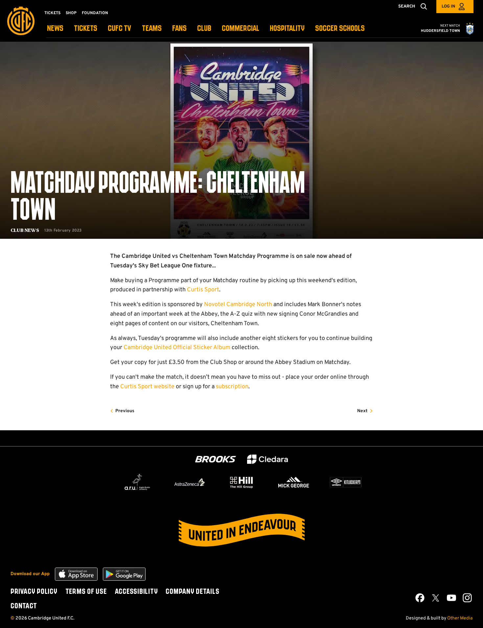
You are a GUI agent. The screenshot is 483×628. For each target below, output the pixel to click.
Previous (124, 411)
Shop (71, 13)
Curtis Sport (203, 290)
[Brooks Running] (215, 459)
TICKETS (85, 28)
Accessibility (136, 592)
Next (362, 411)
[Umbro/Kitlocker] (345, 482)
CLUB (204, 28)
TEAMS (152, 28)
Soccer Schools (340, 28)
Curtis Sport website (147, 387)
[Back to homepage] (21, 21)
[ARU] (137, 482)
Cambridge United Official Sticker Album (177, 347)
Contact (24, 606)
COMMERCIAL (240, 28)
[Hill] (241, 482)
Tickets (52, 13)
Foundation (95, 13)
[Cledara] (267, 459)
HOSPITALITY (287, 28)
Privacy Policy (34, 592)
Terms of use (86, 592)
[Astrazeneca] (189, 482)
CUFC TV (119, 28)
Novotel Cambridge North (238, 304)
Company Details (192, 592)
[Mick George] (293, 482)
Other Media (459, 618)
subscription (232, 387)
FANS (179, 28)
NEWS (55, 28)
